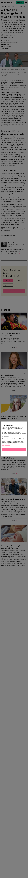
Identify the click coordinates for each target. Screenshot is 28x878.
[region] (14, 439)
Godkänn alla (20, 449)
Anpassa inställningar (14, 453)
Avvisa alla (8, 449)
